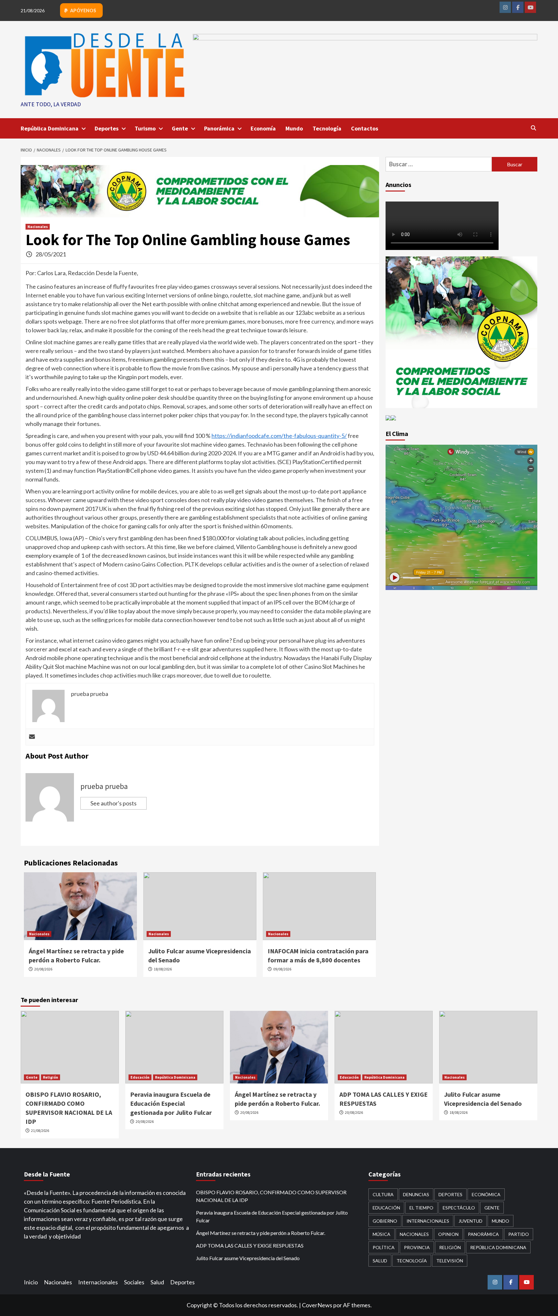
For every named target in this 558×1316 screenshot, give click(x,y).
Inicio (31, 1282)
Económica (486, 1194)
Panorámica (219, 128)
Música (381, 1234)
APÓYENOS (82, 10)
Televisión (449, 1260)
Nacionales (37, 226)
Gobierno (385, 1221)
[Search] (533, 128)
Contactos (364, 128)
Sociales (134, 1282)
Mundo (294, 128)
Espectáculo (459, 1207)
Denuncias (416, 1194)
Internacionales (428, 1221)
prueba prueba (104, 786)
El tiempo (421, 1207)
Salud (380, 1260)
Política (384, 1247)
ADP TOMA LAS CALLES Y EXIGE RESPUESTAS (250, 1245)
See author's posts (113, 803)
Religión (50, 1077)
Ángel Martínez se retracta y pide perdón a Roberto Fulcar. (260, 1233)
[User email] (32, 737)
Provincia (417, 1247)
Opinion (448, 1234)
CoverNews (317, 1305)
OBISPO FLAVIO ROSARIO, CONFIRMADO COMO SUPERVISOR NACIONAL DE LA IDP (271, 1196)
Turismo (145, 128)
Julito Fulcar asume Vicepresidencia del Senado (248, 1258)
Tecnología (327, 128)
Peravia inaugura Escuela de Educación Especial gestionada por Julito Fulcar (171, 1103)
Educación (140, 1077)
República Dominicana (49, 128)
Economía (263, 128)
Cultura (383, 1194)
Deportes (107, 128)
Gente (180, 128)
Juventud (470, 1221)
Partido (518, 1234)
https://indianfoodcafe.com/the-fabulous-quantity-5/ (279, 435)
